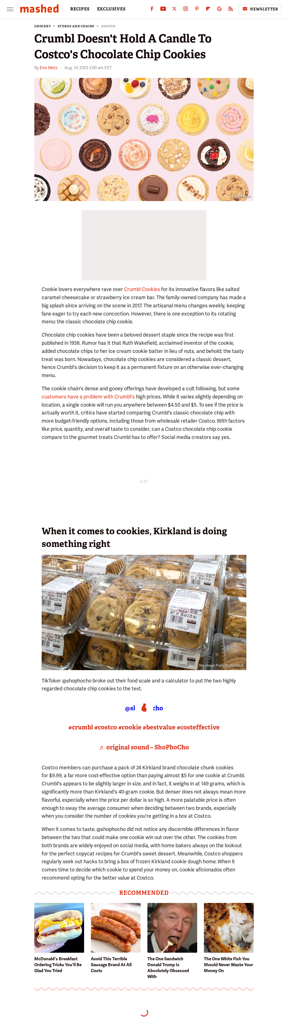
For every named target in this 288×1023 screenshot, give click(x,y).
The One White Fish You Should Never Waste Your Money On (228, 965)
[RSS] (230, 10)
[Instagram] (185, 10)
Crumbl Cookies (142, 289)
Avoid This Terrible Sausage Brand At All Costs (111, 965)
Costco (108, 26)
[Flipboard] (208, 10)
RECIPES (80, 9)
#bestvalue (159, 727)
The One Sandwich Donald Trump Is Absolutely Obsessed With (168, 967)
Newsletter (264, 9)
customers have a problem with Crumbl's (88, 396)
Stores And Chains (76, 26)
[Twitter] (174, 10)
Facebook (243, 196)
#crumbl (80, 727)
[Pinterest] (197, 10)
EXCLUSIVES (111, 9)
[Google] (219, 10)
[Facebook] (151, 10)
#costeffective (198, 727)
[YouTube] (163, 10)
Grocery (42, 26)
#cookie (129, 727)
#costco (105, 727)
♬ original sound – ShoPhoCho (144, 747)
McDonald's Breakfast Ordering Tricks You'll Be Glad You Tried (58, 965)
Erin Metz (49, 68)
